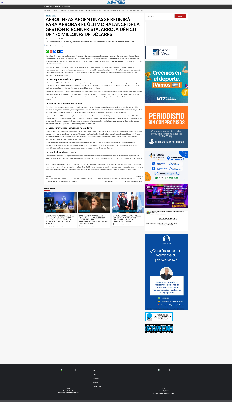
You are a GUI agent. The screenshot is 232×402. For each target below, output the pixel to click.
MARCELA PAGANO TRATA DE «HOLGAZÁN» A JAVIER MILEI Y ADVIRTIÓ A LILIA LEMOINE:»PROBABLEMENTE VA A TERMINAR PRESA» (93, 220)
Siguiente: (119, 178)
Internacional (128, 211)
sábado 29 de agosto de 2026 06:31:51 (89, 226)
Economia (121, 211)
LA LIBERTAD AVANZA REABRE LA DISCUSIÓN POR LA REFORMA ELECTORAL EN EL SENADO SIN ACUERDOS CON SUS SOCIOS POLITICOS (60, 220)
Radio (94, 374)
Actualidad (48, 15)
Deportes (95, 382)
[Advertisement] (166, 348)
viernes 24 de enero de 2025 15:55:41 (56, 38)
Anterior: (69, 178)
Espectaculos (97, 386)
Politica (54, 15)
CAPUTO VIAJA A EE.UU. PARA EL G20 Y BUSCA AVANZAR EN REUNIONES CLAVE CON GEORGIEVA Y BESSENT (127, 219)
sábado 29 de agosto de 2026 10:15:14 (55, 226)
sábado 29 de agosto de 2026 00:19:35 (123, 224)
